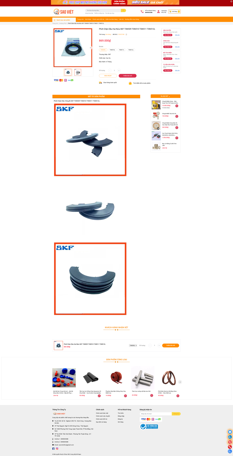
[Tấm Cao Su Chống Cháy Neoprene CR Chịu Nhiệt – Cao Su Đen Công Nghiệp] (90, 378)
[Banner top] (116, 3)
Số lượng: (102, 70)
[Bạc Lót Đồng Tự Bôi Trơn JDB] (156, 146)
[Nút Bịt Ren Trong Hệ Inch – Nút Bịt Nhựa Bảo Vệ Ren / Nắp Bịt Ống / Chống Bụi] (64, 378)
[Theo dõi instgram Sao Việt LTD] (57, 448)
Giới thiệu (88, 19)
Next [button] (90, 48)
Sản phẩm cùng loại (116, 359)
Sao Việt (67, 454)
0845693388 (148, 12)
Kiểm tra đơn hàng (112, 19)
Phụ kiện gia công (109, 13)
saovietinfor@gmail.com (66, 445)
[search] (123, 10)
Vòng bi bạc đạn (89, 13)
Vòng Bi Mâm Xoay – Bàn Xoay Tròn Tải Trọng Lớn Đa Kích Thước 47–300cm (170, 103)
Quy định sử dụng (101, 422)
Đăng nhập (163, 12)
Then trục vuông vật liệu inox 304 (141, 391)
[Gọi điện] (230, 442)
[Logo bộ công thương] (149, 426)
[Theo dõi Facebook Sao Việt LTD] (53, 448)
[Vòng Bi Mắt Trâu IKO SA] (156, 115)
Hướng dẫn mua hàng (132, 19)
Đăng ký (120, 419)
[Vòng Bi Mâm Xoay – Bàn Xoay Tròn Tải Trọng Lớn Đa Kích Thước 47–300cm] (156, 104)
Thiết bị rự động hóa (99, 13)
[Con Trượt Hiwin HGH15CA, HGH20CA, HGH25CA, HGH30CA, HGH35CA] (156, 135)
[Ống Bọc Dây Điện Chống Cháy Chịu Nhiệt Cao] (116, 378)
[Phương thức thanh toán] (63, 80)
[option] (72, 47)
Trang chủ (80, 19)
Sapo (79, 454)
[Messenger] (230, 432)
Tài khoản (164, 10)
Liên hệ (121, 19)
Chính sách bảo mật (102, 413)
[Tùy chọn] (176, 105)
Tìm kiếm (121, 413)
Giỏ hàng (120, 422)
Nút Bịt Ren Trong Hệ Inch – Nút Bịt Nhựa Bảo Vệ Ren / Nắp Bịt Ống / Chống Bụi (63, 393)
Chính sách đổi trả (98, 19)
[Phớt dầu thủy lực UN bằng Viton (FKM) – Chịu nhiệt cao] (169, 378)
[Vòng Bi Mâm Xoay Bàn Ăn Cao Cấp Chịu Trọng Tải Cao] (156, 125)
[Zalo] (230, 437)
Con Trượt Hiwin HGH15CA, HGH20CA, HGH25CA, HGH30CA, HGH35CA (170, 135)
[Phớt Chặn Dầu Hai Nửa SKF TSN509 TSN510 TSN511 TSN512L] (72, 47)
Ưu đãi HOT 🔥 (165, 96)
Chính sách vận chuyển (103, 416)
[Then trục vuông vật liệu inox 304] (142, 378)
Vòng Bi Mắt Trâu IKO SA (169, 113)
